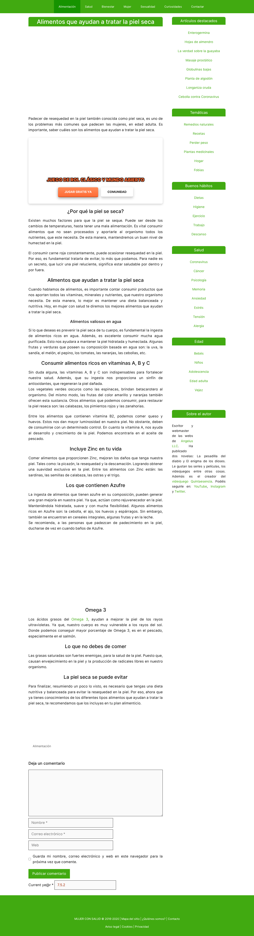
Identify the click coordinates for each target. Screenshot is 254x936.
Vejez (199, 390)
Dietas (199, 198)
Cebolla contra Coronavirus (199, 97)
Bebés (199, 353)
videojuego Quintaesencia (192, 481)
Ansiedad (199, 298)
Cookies (127, 926)
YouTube (200, 486)
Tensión (199, 317)
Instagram (218, 486)
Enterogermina (199, 33)
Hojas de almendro (199, 42)
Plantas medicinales (199, 152)
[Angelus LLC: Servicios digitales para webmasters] (95, 723)
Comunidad (117, 192)
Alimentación (67, 6)
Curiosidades (173, 6)
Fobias (199, 170)
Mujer (127, 6)
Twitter (180, 491)
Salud (88, 6)
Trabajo (199, 225)
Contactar (197, 6)
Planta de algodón (199, 78)
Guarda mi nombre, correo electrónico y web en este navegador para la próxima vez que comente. (98, 859)
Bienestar (108, 6)
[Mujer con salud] (42, 6)
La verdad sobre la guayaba (199, 51)
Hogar (198, 161)
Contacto (174, 919)
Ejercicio (199, 216)
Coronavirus (199, 262)
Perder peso (199, 143)
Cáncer (199, 271)
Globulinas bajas (198, 69)
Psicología (198, 280)
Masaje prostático (199, 60)
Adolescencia (199, 372)
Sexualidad (148, 6)
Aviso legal (112, 926)
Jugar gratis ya (78, 192)
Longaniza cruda (198, 87)
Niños (198, 362)
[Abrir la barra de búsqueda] (215, 6)
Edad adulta (199, 381)
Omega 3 (79, 619)
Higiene (199, 207)
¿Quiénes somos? (153, 919)
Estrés (198, 308)
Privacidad (142, 926)
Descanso (199, 234)
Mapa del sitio (130, 919)
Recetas (199, 133)
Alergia (199, 326)
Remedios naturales (199, 124)
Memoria (198, 289)
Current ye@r (41, 885)
